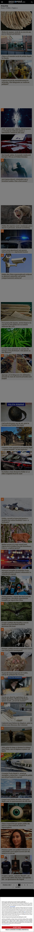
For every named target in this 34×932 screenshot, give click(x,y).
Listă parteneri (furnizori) (6, 924)
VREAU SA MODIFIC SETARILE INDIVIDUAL (17, 929)
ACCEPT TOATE (17, 927)
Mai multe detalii (12, 906)
